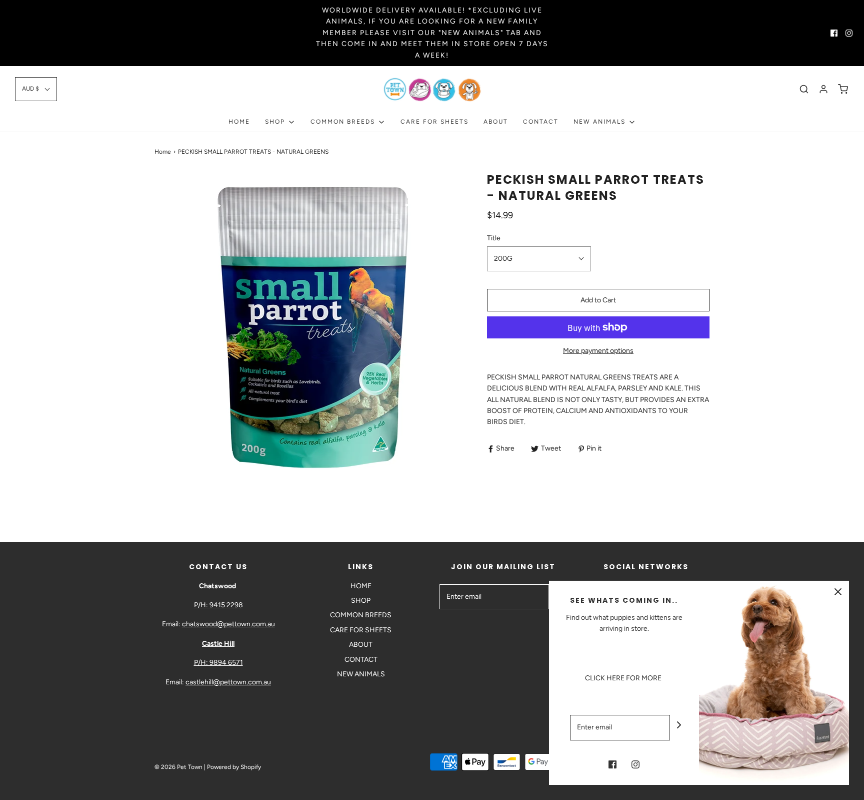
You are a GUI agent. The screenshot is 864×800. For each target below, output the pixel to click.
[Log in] (824, 89)
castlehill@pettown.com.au (228, 682)
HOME (239, 121)
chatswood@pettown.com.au (228, 624)
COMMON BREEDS (361, 615)
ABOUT (496, 121)
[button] (36, 89)
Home (162, 151)
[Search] (804, 89)
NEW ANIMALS (361, 674)
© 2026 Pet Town (178, 766)
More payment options (598, 350)
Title (493, 238)
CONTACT (540, 121)
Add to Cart (598, 300)
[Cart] (843, 89)
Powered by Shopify (234, 766)
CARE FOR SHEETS (434, 121)
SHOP (360, 600)
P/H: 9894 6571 (218, 662)
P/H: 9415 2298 (218, 605)
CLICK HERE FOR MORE (624, 678)
